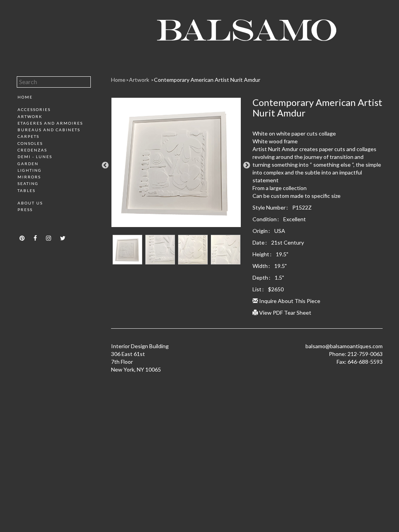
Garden (28, 163)
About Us (30, 203)
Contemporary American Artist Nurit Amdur (207, 79)
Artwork (30, 116)
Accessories (34, 109)
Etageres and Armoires (50, 123)
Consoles (30, 143)
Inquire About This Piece (289, 301)
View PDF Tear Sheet (284, 312)
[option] (176, 165)
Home (25, 97)
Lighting (30, 170)
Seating (28, 183)
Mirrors (29, 176)
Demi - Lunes (35, 156)
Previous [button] (105, 165)
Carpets (28, 136)
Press (25, 209)
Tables (26, 190)
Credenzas (32, 150)
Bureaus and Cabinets (49, 129)
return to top (33, 223)
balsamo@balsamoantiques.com (344, 346)
